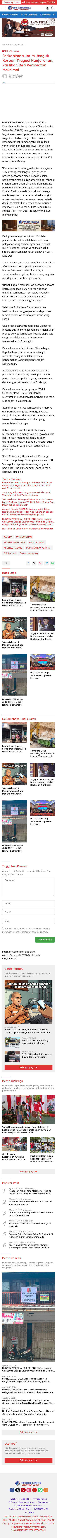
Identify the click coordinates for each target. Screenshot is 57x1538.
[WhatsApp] (40, 1490)
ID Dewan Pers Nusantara (22, 1502)
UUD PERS (29, 1512)
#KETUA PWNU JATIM (14, 542)
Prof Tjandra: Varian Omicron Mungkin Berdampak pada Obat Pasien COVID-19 (29, 1246)
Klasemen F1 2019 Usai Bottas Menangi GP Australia (30, 1224)
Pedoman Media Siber (20, 1509)
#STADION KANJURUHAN (38, 547)
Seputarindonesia (29, 553)
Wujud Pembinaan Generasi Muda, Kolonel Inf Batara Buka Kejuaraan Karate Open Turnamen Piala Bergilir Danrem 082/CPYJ (26, 1130)
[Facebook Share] (28, 563)
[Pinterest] (23, 1490)
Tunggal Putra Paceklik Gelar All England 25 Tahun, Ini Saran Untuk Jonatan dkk (31, 1235)
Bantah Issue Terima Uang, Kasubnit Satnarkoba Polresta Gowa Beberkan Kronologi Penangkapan (35, 1042)
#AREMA (8, 537)
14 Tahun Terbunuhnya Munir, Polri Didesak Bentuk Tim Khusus (30, 1203)
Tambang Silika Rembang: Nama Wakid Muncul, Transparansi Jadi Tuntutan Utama (26, 493)
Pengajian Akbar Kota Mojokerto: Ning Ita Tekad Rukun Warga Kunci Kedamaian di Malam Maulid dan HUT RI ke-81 (30, 1192)
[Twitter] (17, 1490)
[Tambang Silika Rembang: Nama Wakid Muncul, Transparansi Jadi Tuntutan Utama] (42, 589)
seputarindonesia (16, 75)
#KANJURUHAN (24, 537)
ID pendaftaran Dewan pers (28, 1505)
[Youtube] (34, 1490)
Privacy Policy (40, 1499)
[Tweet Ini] (34, 563)
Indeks (13, 1499)
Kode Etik (24, 1499)
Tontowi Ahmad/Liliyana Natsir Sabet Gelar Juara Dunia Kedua (31, 1214)
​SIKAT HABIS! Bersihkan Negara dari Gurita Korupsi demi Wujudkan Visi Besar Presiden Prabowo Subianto (28, 1423)
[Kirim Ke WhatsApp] (52, 563)
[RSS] (45, 1490)
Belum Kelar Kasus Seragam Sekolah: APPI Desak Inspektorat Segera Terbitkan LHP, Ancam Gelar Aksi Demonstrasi (27, 485)
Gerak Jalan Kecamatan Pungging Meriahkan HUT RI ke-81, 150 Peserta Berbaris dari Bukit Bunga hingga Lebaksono (14, 1157)
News (16, 50)
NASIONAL (7, 50)
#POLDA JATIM (36, 542)
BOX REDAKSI (41, 1509)
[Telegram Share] (46, 563)
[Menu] (4, 8)
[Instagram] (28, 1490)
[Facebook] (12, 1490)
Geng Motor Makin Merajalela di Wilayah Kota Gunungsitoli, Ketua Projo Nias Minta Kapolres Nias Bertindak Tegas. (28, 1401)
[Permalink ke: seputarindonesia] (4, 75)
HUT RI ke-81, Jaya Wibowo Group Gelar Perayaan (27, 528)
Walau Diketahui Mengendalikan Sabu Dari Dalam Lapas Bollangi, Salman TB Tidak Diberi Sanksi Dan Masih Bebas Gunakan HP (28, 502)
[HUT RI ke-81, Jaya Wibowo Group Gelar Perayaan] (42, 662)
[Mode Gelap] (48, 8)
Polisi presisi (10, 553)
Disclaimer (43, 1502)
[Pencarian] (53, 8)
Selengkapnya (27, 1067)
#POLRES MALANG (13, 547)
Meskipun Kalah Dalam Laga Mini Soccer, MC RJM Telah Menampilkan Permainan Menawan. (42, 1159)
